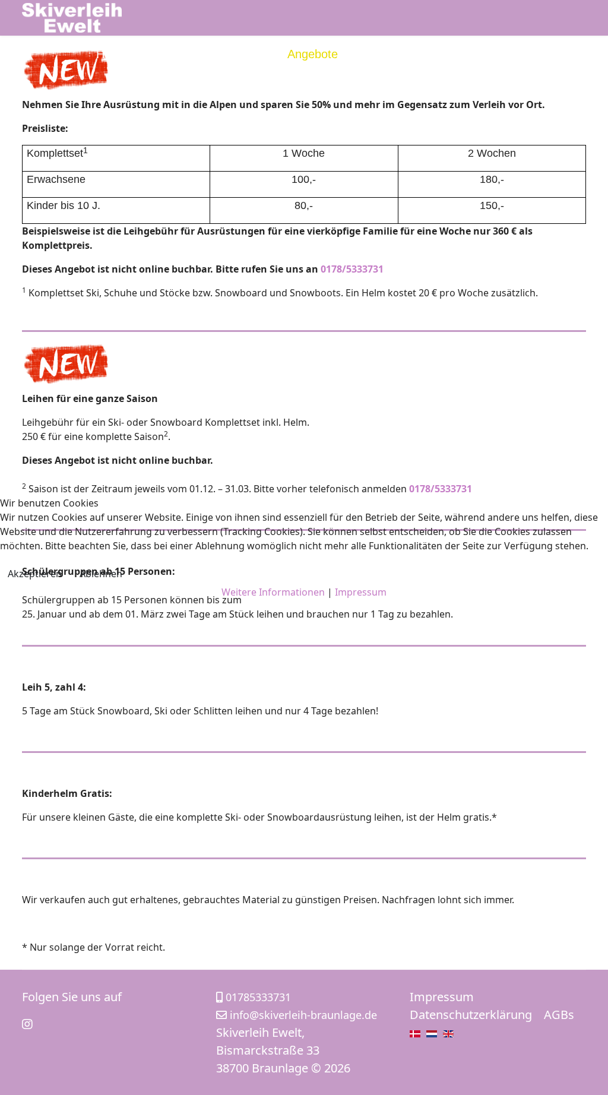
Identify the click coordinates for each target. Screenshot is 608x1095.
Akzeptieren (35, 573)
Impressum (361, 592)
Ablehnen (101, 573)
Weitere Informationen (273, 592)
